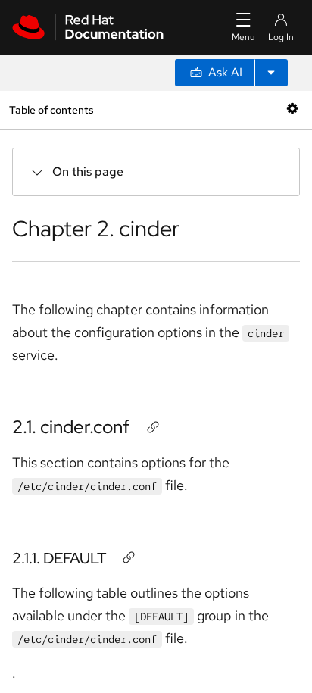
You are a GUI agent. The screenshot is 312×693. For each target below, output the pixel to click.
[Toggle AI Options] (271, 72)
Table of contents (51, 109)
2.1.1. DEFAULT (59, 558)
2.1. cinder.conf (70, 427)
